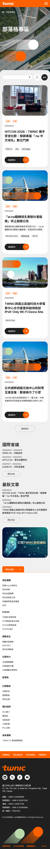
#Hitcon (9, 149)
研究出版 (6, 699)
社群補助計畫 (7, 666)
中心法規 (6, 728)
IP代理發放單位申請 (10, 621)
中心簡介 (6, 712)
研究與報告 (30, 755)
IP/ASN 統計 (7, 629)
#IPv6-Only (10, 320)
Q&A (4, 605)
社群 (15, 121)
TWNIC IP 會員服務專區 (12, 740)
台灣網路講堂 (7, 662)
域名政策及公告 (8, 597)
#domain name (12, 236)
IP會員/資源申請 (9, 617)
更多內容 (11, 474)
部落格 (5, 677)
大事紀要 (6, 724)
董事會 (5, 716)
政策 (8, 206)
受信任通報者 (7, 649)
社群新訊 (6, 691)
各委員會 (6, 720)
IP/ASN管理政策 (9, 625)
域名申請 (6, 589)
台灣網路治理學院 (9, 670)
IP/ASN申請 (19, 846)
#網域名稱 (25, 236)
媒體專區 (42, 755)
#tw (17, 149)
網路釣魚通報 (7, 642)
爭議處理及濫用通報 (10, 601)
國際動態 (6, 695)
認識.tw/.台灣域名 (9, 585)
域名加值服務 (7, 593)
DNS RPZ (6, 645)
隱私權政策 (18, 755)
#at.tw (35, 236)
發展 (15, 206)
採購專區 (6, 755)
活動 (8, 121)
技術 (8, 293)
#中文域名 (26, 149)
